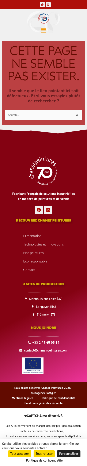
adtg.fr (51, 393)
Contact (29, 270)
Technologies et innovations (43, 244)
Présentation (32, 236)
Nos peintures (33, 253)
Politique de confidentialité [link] (44, 460)
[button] (43, 31)
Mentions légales (22, 398)
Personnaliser (68, 453)
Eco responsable (35, 261)
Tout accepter (19, 453)
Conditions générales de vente (43, 403)
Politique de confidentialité (58, 398)
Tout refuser (44, 453)
